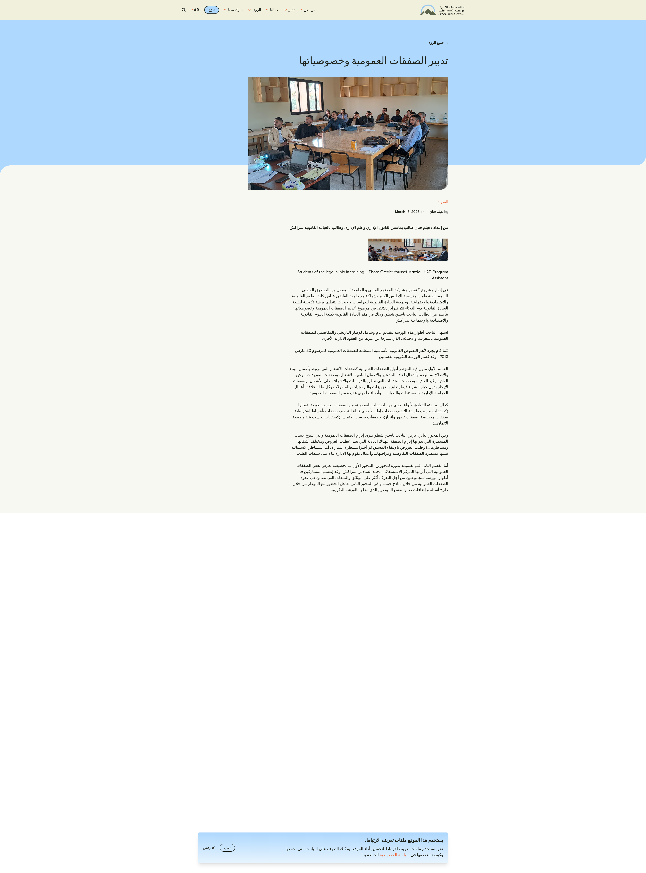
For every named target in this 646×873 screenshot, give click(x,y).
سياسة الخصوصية (395, 854)
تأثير (292, 10)
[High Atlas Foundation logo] (442, 10)
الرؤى (257, 10)
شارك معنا (235, 10)
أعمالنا (275, 10)
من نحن (309, 10)
